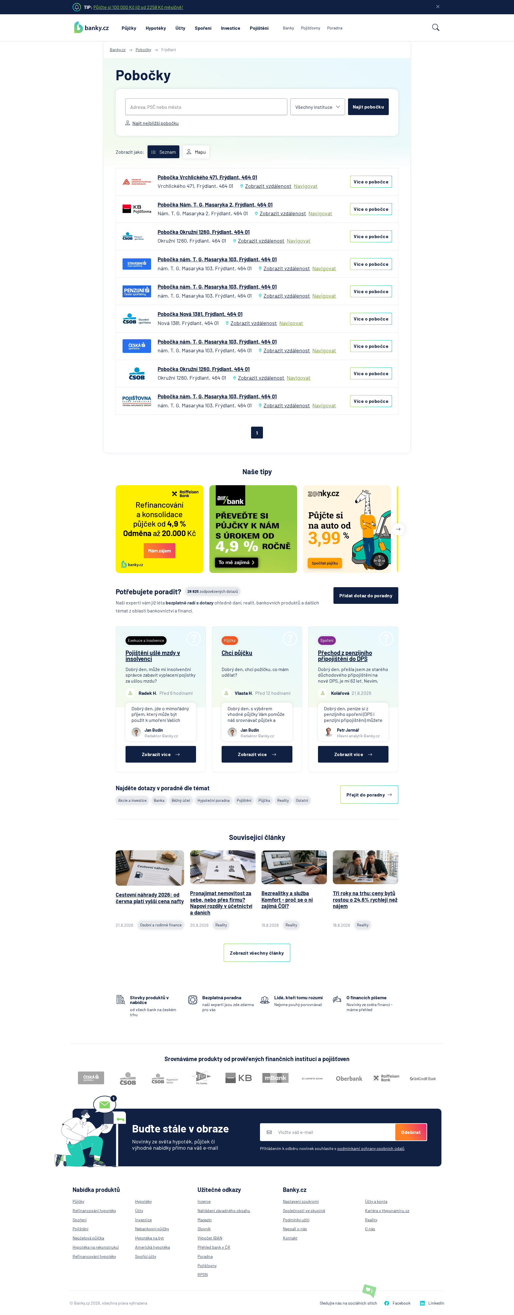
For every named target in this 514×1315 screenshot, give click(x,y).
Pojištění (259, 28)
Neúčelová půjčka (88, 1237)
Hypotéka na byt (149, 1237)
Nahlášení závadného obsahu (224, 1210)
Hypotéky (156, 28)
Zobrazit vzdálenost (268, 186)
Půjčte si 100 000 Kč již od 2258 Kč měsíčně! (138, 7)
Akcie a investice (132, 800)
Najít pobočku (368, 106)
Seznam (167, 152)
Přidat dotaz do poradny (366, 595)
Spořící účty (145, 1256)
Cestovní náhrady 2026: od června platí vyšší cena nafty (150, 897)
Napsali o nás (295, 1228)
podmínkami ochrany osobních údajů (371, 1148)
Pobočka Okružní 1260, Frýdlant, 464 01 (204, 232)
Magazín (205, 1219)
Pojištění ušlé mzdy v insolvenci (153, 655)
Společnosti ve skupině (304, 1210)
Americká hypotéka (152, 1247)
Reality (283, 800)
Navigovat (306, 186)
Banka (159, 800)
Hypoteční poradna (214, 800)
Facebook (401, 1302)
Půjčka (264, 800)
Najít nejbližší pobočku (155, 123)
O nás (370, 1228)
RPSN (203, 1274)
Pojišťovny (310, 27)
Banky (288, 27)
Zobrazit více (156, 754)
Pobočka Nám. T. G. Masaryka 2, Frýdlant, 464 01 (215, 204)
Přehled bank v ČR (214, 1247)
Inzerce (204, 1201)
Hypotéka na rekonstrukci (96, 1247)
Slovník (204, 1228)
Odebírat (411, 1132)
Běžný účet (181, 800)
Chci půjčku (237, 652)
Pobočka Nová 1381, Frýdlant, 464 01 (200, 314)
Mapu (200, 152)
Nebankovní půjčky (152, 1228)
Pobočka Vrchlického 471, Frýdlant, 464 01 (207, 177)
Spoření (203, 28)
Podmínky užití (296, 1219)
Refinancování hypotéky (94, 1210)
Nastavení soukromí (301, 1201)
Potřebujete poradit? (148, 591)
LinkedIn (436, 1302)
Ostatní (302, 800)
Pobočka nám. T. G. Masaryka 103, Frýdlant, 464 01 (217, 259)
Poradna (334, 27)
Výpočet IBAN (210, 1237)
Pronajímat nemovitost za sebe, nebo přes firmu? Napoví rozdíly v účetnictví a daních (221, 903)
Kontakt (290, 1237)
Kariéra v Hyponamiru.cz (387, 1210)
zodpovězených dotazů (212, 591)
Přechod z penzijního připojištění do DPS (345, 655)
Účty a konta (376, 1201)
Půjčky (129, 28)
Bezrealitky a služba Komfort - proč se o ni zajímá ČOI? (287, 899)
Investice (230, 28)
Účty (180, 28)
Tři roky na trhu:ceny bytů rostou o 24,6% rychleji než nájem (365, 899)
